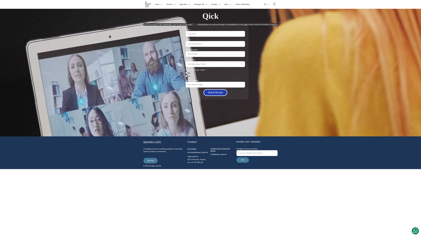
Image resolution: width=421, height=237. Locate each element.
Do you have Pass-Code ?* (196, 70)
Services (169, 4)
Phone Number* (192, 50)
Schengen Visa (199, 4)
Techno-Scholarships (242, 4)
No (188, 76)
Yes (188, 73)
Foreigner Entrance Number (247, 149)
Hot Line (150, 161)
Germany (214, 4)
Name (188, 30)
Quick (226, 4)
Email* (188, 40)
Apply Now (183, 4)
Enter (242, 160)
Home (157, 4)
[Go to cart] (274, 4)
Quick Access (215, 92)
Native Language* (192, 80)
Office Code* (191, 60)
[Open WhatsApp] (415, 230)
